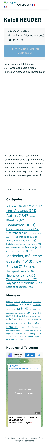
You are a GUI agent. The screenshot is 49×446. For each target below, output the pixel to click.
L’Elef (9, 340)
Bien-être (16, 220)
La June (17, 308)
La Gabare (37, 301)
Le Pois (18, 331)
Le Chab (16, 323)
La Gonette (25, 304)
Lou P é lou (19, 337)
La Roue (15, 319)
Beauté (33, 216)
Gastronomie (18, 233)
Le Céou (23, 323)
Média (37, 262)
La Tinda (26, 319)
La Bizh (17, 301)
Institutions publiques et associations (23, 244)
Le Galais (24, 327)
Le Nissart (10, 331)
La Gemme (12, 304)
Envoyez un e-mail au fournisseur (25, 51)
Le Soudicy (32, 333)
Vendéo (23, 340)
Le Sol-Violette (19, 334)
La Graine (37, 304)
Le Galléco (35, 327)
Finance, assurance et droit (22, 229)
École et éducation (19, 286)
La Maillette (32, 313)
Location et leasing (15, 248)
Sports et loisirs (21, 275)
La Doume (26, 301)
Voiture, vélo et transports (21, 279)
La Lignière (33, 309)
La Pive (19, 316)
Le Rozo (34, 331)
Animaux (14, 206)
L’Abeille (29, 336)
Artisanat (25, 210)
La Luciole (20, 313)
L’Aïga (37, 337)
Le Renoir (27, 331)
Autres (18, 215)
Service (16, 267)
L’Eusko (15, 340)
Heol (9, 301)
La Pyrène (30, 316)
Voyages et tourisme (24, 283)
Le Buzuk (35, 319)
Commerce (20, 225)
